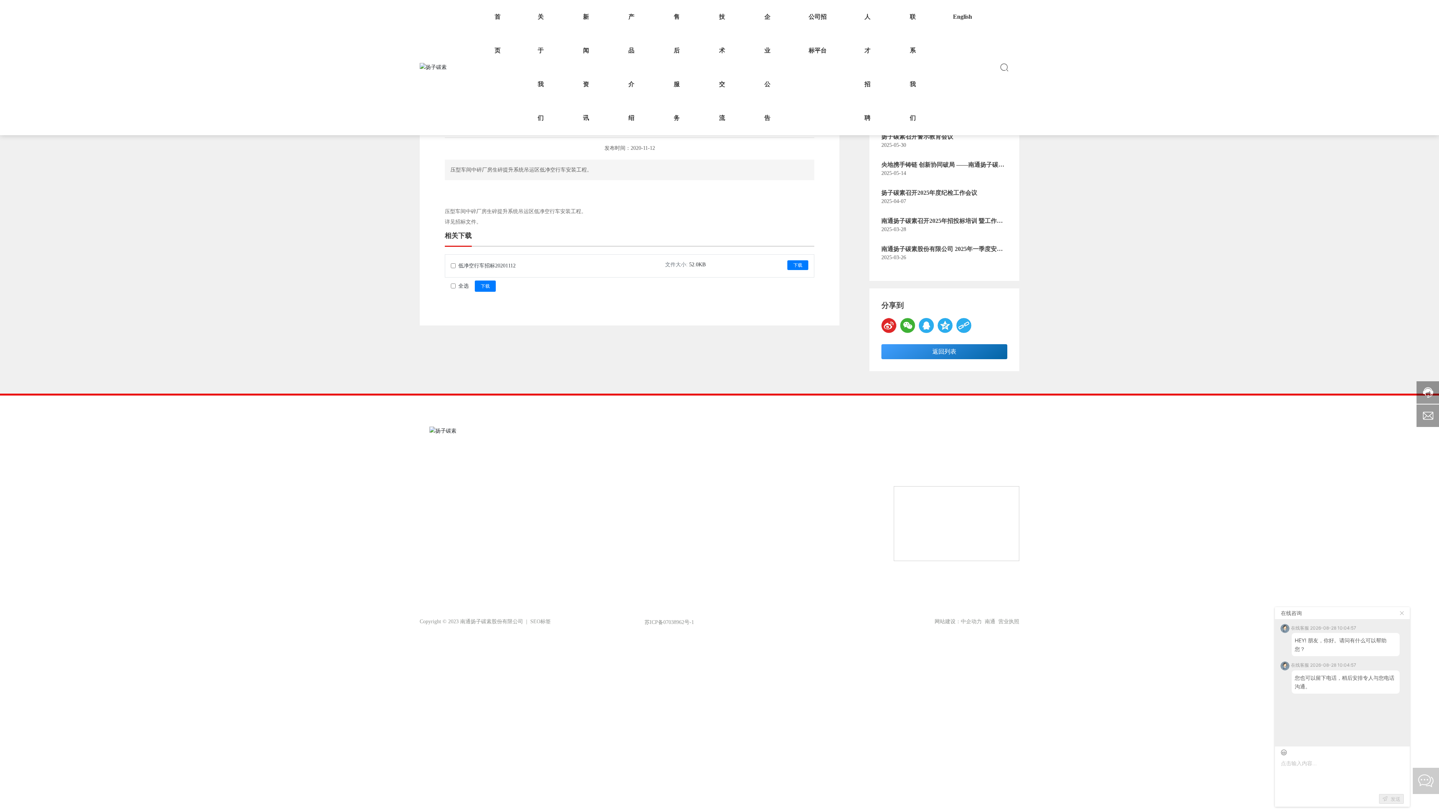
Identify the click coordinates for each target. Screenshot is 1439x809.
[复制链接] (963, 325)
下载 (797, 265)
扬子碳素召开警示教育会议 (917, 136)
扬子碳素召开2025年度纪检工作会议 (929, 193)
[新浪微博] (888, 325)
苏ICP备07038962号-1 (669, 622)
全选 (463, 286)
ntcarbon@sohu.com (936, 473)
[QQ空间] (945, 325)
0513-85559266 (949, 453)
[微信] (907, 325)
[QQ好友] (926, 325)
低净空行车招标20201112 (487, 266)
